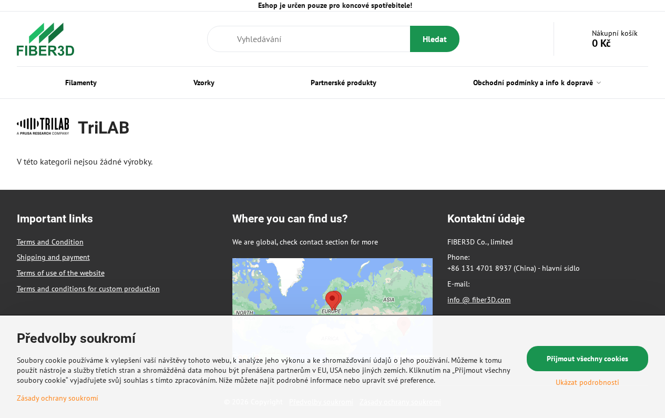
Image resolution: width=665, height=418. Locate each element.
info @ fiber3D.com (478, 299)
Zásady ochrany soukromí (57, 398)
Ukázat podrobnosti (587, 382)
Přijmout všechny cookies (587, 358)
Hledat (435, 39)
